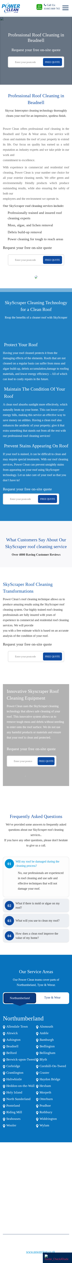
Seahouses (13, 1119)
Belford (11, 1053)
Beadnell (12, 1046)
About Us (8, 1182)
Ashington (13, 1040)
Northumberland (20, 998)
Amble (44, 1033)
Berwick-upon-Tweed (21, 1059)
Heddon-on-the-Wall (20, 1086)
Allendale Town (17, 1026)
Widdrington (48, 1119)
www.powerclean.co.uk (40, 1252)
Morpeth (45, 1092)
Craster (44, 1072)
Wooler (11, 1125)
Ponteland (13, 1105)
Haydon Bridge (50, 1079)
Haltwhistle (14, 1079)
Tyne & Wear (52, 997)
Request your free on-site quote (36, 50)
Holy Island (14, 1092)
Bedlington (47, 1046)
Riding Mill (14, 1112)
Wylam (44, 1125)
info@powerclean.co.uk (19, 1212)
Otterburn (46, 1099)
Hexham (45, 1086)
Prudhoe (45, 1105)
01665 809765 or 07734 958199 (24, 1203)
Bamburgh (47, 1040)
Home (6, 1177)
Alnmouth (46, 1026)
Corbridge (13, 1066)
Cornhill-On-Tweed (53, 1066)
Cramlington (14, 1072)
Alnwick (12, 1033)
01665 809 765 (52, 8)
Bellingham (47, 1053)
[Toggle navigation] (64, 8)
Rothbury (46, 1112)
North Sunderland (18, 1099)
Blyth (43, 1059)
